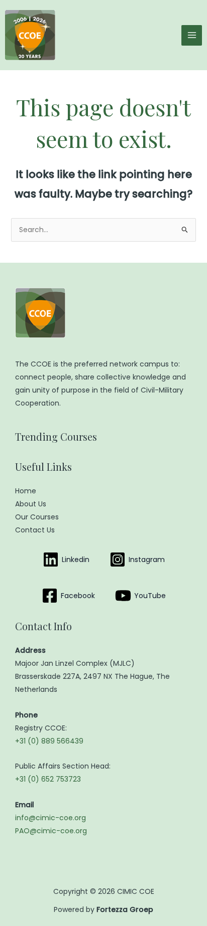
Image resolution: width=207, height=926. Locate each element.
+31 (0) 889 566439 (49, 741)
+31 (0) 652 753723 (48, 779)
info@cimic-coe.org (50, 818)
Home (25, 491)
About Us (30, 504)
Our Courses (37, 517)
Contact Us (35, 530)
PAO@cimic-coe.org (51, 831)
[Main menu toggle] (191, 35)
